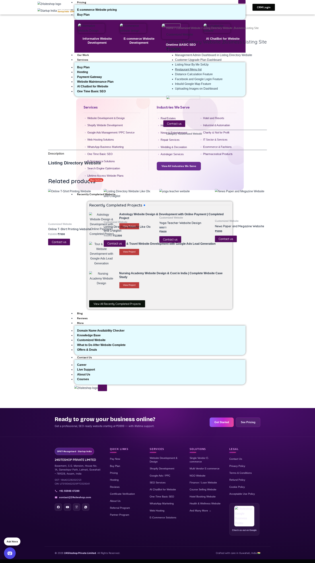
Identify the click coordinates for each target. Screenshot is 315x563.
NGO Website (197, 475)
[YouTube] (67, 507)
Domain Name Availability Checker (101, 330)
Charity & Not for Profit (216, 132)
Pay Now (115, 458)
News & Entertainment (174, 132)
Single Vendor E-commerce (199, 459)
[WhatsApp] (85, 507)
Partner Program (119, 514)
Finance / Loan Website (203, 482)
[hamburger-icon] (242, 2)
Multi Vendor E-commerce (204, 468)
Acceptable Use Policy (242, 493)
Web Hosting (157, 510)
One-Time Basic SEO (162, 496)
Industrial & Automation (216, 125)
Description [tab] (56, 153)
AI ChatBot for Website (163, 489)
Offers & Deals (87, 349)
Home (170, 28)
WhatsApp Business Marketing (105, 146)
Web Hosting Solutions (100, 139)
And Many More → (200, 510)
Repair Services (170, 139)
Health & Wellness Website (205, 503)
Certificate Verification (122, 493)
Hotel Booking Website (203, 496)
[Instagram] (76, 507)
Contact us (59, 242)
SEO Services (158, 482)
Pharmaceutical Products (218, 153)
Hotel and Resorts (213, 118)
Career (81, 364)
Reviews (82, 318)
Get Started (221, 422)
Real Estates (168, 118)
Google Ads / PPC (160, 475)
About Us (83, 374)
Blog (80, 313)
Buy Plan (115, 465)
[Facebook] (58, 507)
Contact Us (84, 357)
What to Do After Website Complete (101, 345)
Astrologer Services (172, 154)
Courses (83, 379)
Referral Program (120, 507)
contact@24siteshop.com (75, 497)
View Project (129, 285)
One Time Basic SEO (100, 153)
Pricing (81, 2)
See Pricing (248, 422)
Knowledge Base (89, 335)
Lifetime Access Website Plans (105, 177)
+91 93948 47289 (69, 490)
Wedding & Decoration (174, 147)
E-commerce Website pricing (97, 9)
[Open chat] (10, 553)
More (80, 323)
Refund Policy (237, 479)
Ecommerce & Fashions (217, 146)
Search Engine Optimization (103, 168)
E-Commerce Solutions (101, 161)
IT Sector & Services (215, 139)
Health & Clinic (169, 125)
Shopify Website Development (105, 125)
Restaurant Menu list (188, 69)
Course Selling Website (203, 489)
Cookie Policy (237, 486)
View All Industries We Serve (179, 166)
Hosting (114, 479)
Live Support (86, 369)
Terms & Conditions (240, 472)
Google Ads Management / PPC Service (111, 132)
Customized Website (91, 340)
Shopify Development (162, 468)
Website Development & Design (106, 118)
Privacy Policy (237, 465)
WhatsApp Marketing (162, 503)
